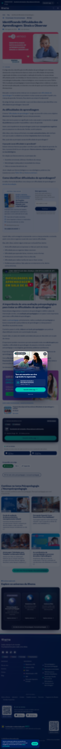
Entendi (35, 743)
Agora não (30, 394)
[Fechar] (45, 354)
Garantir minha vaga (29, 389)
